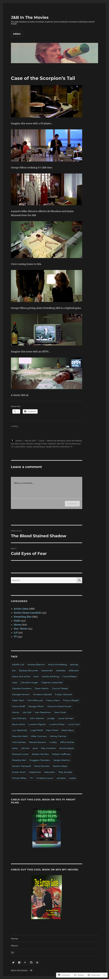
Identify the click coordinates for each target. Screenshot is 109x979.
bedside (60, 670)
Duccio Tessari (60, 688)
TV (71, 446)
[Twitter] (13, 962)
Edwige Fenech (21, 694)
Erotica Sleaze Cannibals (27, 612)
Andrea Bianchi (36, 664)
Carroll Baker (69, 676)
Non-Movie (20, 628)
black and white (21, 676)
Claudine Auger (29, 682)
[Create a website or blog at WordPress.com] (31, 970)
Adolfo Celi (18, 664)
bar (12, 443)
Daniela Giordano (22, 688)
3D (12, 952)
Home (14, 938)
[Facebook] (19, 962)
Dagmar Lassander (52, 682)
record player (39, 446)
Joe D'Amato (19, 718)
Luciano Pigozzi (37, 724)
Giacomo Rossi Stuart (59, 706)
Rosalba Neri (19, 760)
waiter (72, 778)
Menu (17, 34)
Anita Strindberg (74, 440)
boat (36, 676)
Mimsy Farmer (58, 736)
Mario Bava (67, 730)
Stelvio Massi (60, 766)
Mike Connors (39, 736)
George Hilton (40, 443)
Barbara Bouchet (28, 670)
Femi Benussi (35, 700)
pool (35, 748)
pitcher (25, 748)
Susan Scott (19, 772)
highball (52, 443)
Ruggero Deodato (40, 760)
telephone (35, 772)
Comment (72, 503)
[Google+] (25, 962)
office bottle (67, 742)
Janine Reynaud (72, 443)
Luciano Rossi (56, 724)
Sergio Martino (53, 446)
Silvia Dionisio (42, 766)
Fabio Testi (18, 700)
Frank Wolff (18, 706)
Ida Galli (60, 443)
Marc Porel (52, 730)
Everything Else (22, 616)
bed (17, 443)
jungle (51, 718)
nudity (29, 446)
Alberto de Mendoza (56, 440)
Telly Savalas (65, 772)
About (14, 945)
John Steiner (37, 718)
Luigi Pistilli (19, 446)
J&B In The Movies (30, 17)
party (15, 748)
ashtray (74, 664)
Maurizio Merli (20, 736)
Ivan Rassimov (43, 712)
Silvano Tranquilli (21, 766)
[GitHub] (31, 962)
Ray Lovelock (48, 748)
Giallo (41, 440)
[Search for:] (43, 580)
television (64, 446)
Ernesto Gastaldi (42, 694)
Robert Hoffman (61, 754)
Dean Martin (42, 688)
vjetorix (18, 440)
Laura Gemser (66, 718)
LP (12, 446)
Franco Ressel (71, 700)
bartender (47, 670)
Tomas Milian (19, 778)
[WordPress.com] (37, 962)
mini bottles (19, 742)
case (14, 682)
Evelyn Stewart (26, 443)
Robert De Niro (40, 754)
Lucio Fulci (74, 724)
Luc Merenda (19, 730)
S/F (16, 632)
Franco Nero (53, 700)
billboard (74, 670)
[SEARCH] (79, 580)
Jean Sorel (60, 712)
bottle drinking (50, 676)
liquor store (18, 724)
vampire (61, 778)
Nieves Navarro (37, 742)
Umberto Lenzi (44, 778)
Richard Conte (20, 754)
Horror (17, 624)
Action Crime (21, 608)
